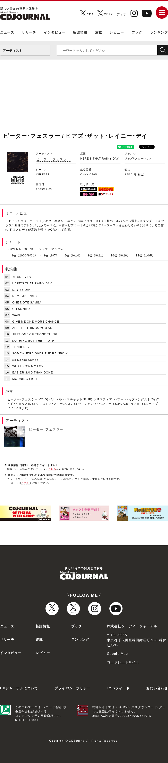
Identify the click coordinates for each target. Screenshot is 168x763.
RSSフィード (118, 687)
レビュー (117, 32)
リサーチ (29, 32)
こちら (52, 469)
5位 (67, 255)
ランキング (159, 32)
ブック (137, 32)
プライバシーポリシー (73, 687)
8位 (14, 255)
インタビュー (55, 32)
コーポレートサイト (123, 662)
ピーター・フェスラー (53, 158)
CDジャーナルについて (19, 687)
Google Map (117, 653)
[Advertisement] (84, 96)
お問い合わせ (157, 687)
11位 (139, 255)
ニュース (7, 32)
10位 (114, 255)
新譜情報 (80, 32)
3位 (46, 255)
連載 (98, 32)
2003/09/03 (44, 189)
